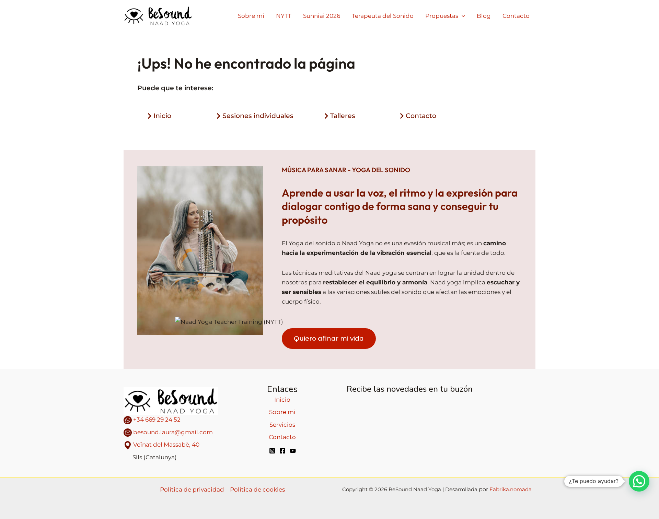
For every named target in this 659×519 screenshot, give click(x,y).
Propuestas (441, 15)
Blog (484, 15)
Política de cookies (257, 489)
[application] (461, 16)
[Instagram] (272, 451)
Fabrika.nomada (510, 489)
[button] (639, 481)
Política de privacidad (192, 489)
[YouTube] (293, 451)
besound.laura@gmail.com (173, 432)
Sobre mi (251, 15)
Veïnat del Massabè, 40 (166, 444)
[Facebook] (282, 451)
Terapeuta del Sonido (383, 15)
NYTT (283, 15)
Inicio (282, 399)
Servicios (282, 424)
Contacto (516, 15)
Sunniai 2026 (321, 15)
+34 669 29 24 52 (156, 419)
